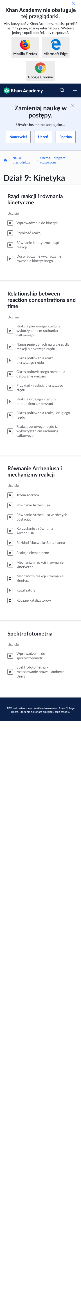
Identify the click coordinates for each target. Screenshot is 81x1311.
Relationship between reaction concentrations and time (41, 300)
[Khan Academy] (21, 90)
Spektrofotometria (29, 634)
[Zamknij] (73, 3)
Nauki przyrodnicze (21, 160)
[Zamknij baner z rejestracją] (72, 105)
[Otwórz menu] (74, 90)
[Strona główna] (5, 160)
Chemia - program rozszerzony (52, 160)
